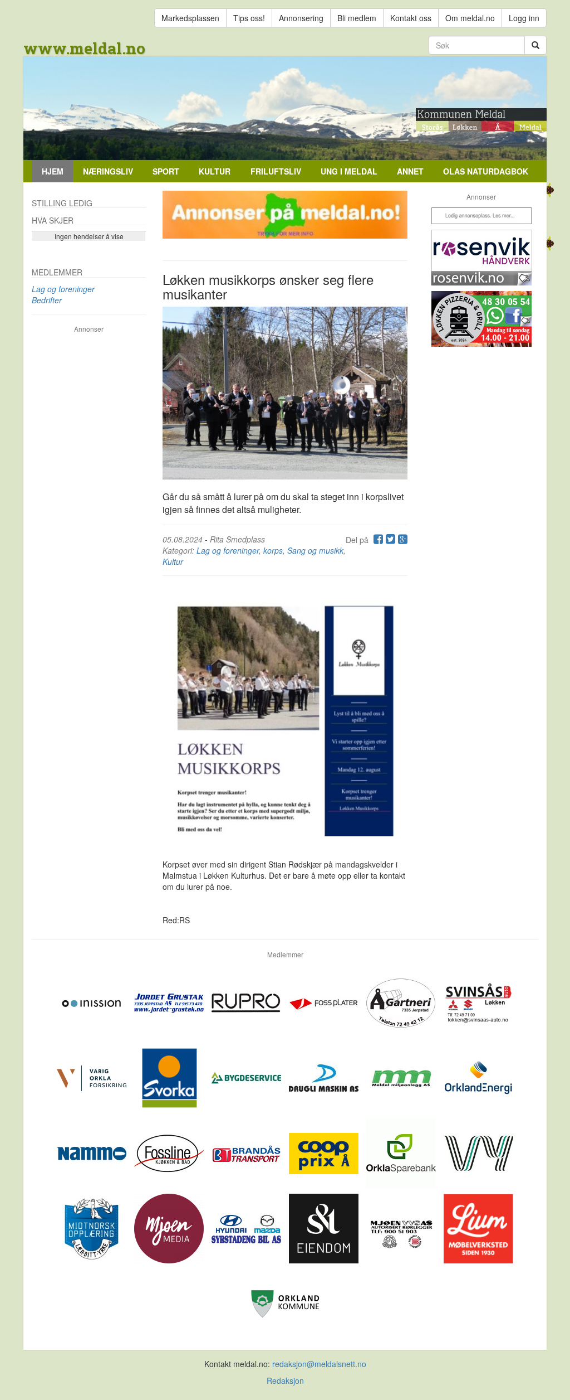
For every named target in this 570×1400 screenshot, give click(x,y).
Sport (166, 171)
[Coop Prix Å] (324, 1151)
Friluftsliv (275, 171)
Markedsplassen (190, 17)
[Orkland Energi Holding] (478, 1076)
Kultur (214, 171)
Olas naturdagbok (485, 171)
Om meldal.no (470, 17)
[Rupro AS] (247, 1001)
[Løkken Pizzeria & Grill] (481, 319)
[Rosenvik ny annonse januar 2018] (481, 257)
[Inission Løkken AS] (92, 1001)
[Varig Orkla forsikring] (92, 1076)
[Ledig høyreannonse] (481, 215)
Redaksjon (285, 1380)
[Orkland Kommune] (285, 1302)
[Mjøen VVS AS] (402, 1227)
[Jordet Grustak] (170, 1001)
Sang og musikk (315, 550)
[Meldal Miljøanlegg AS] (402, 1076)
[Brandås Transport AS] (247, 1151)
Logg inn (524, 17)
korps (273, 550)
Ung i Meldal (349, 171)
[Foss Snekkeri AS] (170, 1151)
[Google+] (401, 539)
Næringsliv (108, 171)
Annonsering (301, 17)
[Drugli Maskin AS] (324, 1076)
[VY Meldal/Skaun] (478, 1151)
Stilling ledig (62, 203)
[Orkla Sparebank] (402, 1151)
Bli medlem (356, 17)
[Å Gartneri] (402, 1001)
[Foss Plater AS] (324, 1001)
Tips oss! (249, 17)
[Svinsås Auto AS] (478, 1001)
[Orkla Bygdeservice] (247, 1076)
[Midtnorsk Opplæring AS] (92, 1227)
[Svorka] (170, 1076)
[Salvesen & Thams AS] (324, 1227)
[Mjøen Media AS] (170, 1227)
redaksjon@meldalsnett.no (319, 1363)
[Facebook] (377, 539)
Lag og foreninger (227, 550)
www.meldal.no (84, 48)
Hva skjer (52, 220)
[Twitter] (389, 539)
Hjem (52, 171)
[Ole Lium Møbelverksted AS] (478, 1227)
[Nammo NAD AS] (92, 1151)
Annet (410, 171)
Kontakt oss (410, 17)
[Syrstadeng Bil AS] (247, 1227)
